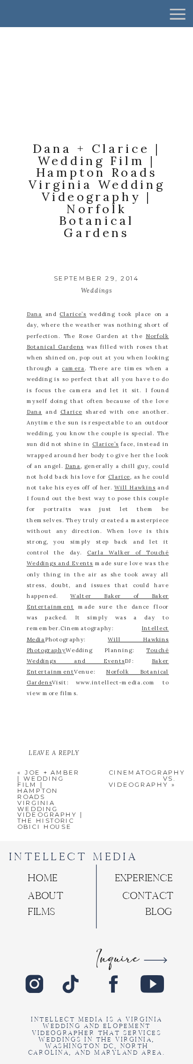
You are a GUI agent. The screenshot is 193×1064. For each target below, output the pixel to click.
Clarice (71, 411)
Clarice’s (72, 313)
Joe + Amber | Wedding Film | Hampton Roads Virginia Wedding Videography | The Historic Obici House (50, 800)
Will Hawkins (135, 487)
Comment (53, 799)
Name (44, 868)
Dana (34, 313)
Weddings (96, 291)
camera (73, 368)
